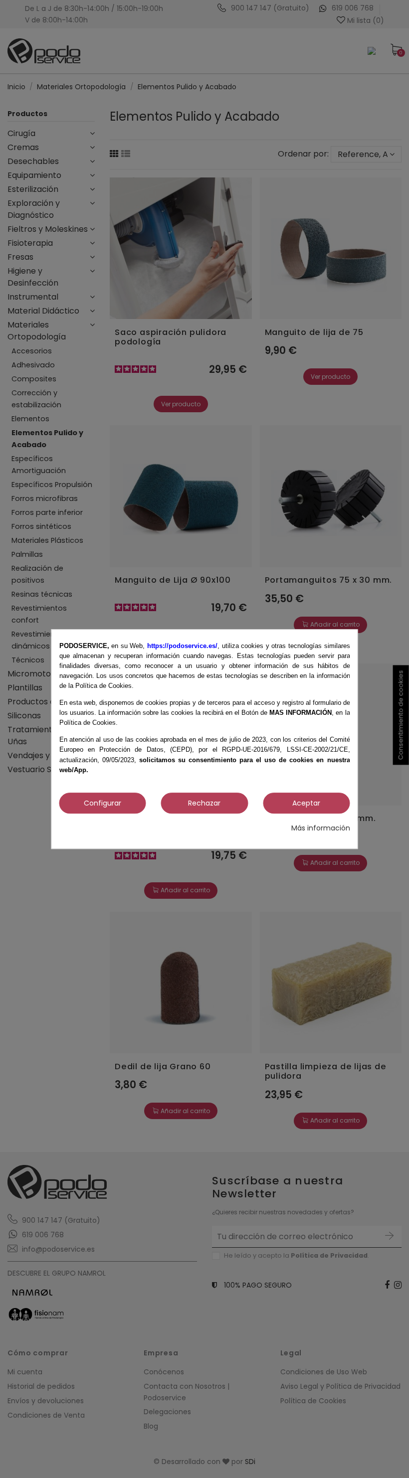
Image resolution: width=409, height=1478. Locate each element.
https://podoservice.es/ (182, 646)
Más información (320, 828)
